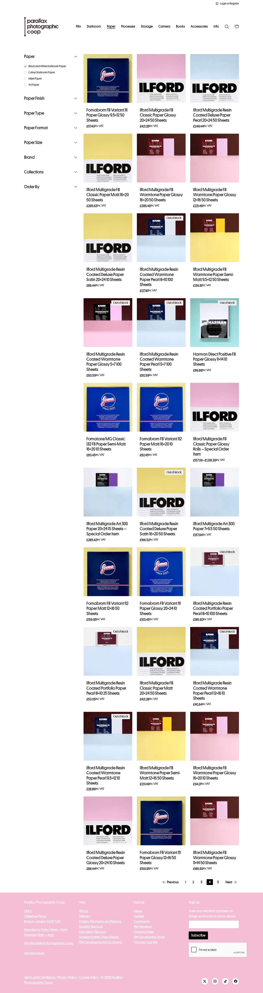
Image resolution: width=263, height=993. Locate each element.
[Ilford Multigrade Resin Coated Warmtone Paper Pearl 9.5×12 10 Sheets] (108, 736)
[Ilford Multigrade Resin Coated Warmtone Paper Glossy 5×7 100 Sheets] (108, 322)
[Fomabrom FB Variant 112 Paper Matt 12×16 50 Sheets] (108, 571)
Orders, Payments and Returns (100, 921)
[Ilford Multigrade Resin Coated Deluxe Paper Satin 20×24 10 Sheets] (108, 237)
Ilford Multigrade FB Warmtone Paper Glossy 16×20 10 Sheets (214, 773)
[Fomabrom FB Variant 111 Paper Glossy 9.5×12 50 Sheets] (108, 78)
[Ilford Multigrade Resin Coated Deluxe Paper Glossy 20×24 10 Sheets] (108, 820)
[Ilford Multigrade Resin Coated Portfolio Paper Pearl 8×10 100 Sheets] (214, 571)
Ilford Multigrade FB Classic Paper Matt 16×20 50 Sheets (107, 195)
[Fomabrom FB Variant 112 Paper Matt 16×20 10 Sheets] (161, 407)
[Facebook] (235, 981)
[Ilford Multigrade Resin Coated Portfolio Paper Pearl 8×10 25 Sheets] (108, 651)
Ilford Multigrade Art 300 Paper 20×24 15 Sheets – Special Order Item (107, 529)
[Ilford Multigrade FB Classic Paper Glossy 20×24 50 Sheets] (161, 78)
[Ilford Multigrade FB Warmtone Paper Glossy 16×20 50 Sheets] (161, 158)
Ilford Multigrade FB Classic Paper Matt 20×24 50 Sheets (156, 688)
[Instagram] (215, 981)
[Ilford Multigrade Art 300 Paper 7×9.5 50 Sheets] (214, 492)
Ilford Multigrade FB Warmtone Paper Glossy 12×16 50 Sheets (214, 195)
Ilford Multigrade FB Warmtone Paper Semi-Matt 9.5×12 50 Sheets (213, 274)
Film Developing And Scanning (100, 942)
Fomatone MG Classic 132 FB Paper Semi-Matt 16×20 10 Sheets (106, 444)
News (138, 911)
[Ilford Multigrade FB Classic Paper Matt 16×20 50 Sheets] (108, 158)
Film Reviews (143, 926)
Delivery (84, 916)
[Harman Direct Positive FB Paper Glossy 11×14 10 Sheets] (214, 322)
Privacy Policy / (68, 977)
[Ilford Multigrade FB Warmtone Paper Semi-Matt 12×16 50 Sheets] (161, 736)
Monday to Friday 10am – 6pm (46, 929)
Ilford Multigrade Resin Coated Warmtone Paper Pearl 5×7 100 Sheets (159, 362)
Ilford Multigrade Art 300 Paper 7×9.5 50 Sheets (214, 526)
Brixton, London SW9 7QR (42, 921)
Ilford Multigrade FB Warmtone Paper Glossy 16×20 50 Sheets (161, 195)
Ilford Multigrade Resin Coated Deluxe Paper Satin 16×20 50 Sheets (159, 529)
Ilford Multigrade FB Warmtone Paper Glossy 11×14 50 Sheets (214, 857)
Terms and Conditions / (40, 977)
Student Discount (91, 926)
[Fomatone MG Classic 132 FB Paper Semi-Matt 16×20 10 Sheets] (108, 407)
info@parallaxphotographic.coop (48, 943)
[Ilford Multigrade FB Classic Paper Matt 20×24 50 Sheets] (161, 651)
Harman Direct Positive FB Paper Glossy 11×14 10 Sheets (214, 359)
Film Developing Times (149, 937)
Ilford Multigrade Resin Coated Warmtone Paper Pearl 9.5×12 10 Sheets (105, 775)
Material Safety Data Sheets (99, 937)
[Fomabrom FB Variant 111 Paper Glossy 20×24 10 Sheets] (161, 571)
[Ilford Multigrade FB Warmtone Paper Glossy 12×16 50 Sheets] (214, 158)
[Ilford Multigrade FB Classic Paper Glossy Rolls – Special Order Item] (214, 407)
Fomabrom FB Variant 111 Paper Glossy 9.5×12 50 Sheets (106, 115)
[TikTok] (225, 981)
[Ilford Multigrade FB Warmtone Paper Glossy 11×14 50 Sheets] (214, 820)
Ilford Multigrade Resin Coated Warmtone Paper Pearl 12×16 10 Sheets (212, 690)
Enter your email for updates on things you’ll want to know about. (212, 913)
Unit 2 (28, 911)
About (83, 911)
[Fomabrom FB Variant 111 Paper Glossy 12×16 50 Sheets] (161, 820)
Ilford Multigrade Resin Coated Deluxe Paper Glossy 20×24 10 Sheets (105, 857)
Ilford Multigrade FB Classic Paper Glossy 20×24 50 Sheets (158, 115)
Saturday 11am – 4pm (39, 935)
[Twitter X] (205, 981)
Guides (139, 916)
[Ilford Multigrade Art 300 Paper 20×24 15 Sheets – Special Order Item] (108, 492)
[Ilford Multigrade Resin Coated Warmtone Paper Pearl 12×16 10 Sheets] (214, 651)
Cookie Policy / (89, 977)
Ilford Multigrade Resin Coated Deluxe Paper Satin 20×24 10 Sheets (105, 274)
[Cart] (237, 26)
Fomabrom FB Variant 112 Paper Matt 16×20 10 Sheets (161, 444)
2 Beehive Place (35, 916)
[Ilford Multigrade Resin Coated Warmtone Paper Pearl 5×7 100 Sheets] (161, 322)
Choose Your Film (146, 942)
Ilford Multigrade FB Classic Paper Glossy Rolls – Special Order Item (211, 446)
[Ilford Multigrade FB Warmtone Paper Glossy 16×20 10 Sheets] (214, 736)
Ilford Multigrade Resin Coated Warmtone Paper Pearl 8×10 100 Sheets (159, 277)
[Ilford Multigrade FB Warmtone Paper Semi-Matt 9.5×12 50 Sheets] (214, 237)
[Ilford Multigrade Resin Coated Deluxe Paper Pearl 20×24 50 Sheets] (214, 78)
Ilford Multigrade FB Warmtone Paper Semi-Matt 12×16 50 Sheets (160, 773)
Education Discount (92, 932)
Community (142, 921)
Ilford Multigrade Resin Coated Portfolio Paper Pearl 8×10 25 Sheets (106, 688)
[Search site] (227, 26)
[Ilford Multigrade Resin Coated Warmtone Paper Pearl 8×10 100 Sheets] (161, 237)
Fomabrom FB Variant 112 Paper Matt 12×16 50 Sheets (107, 608)
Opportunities (144, 932)
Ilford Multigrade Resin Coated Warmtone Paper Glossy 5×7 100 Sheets (105, 362)
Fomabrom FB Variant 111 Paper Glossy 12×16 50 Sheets (160, 857)
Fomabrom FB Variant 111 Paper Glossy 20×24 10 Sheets (160, 608)
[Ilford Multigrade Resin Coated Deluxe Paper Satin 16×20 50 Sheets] (161, 492)
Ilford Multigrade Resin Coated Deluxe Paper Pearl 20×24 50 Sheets (212, 115)
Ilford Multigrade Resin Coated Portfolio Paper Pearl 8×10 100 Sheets (213, 608)
